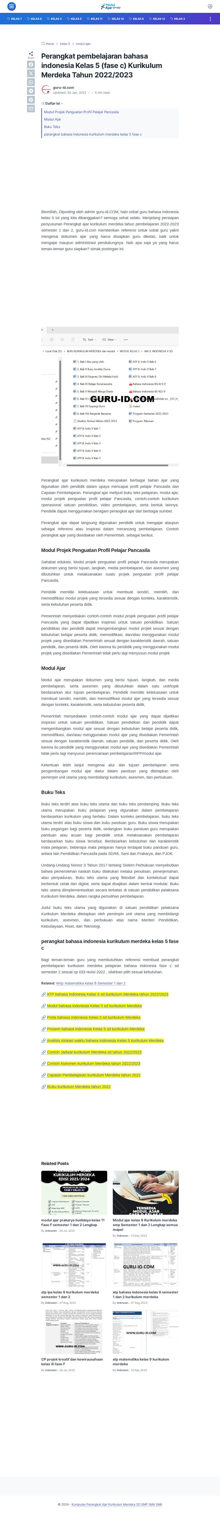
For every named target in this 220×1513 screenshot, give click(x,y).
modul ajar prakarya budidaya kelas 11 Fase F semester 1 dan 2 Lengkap (73, 1222)
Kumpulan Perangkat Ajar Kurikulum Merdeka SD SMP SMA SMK (117, 1504)
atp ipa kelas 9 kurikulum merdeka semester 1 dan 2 (70, 1294)
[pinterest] (31, 100)
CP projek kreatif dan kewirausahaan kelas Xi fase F (72, 1361)
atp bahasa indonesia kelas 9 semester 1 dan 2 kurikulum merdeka (145, 1294)
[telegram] (31, 91)
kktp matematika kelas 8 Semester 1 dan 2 (91, 983)
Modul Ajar (52, 119)
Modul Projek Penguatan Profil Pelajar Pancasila (81, 112)
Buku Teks (52, 127)
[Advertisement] (110, 173)
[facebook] (31, 64)
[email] (31, 108)
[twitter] (31, 73)
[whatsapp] (31, 82)
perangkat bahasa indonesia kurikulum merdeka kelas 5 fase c (93, 134)
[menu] (11, 6)
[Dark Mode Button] (210, 6)
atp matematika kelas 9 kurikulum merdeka (141, 1361)
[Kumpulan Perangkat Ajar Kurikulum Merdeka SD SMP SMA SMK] (110, 6)
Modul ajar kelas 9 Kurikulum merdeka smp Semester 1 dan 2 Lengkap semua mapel (145, 1225)
